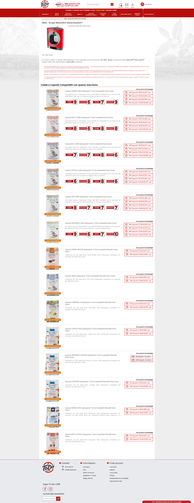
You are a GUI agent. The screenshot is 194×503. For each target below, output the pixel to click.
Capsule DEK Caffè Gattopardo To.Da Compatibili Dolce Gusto (88, 197)
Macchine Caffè (126, 14)
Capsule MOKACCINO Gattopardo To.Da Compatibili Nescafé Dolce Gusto (90, 409)
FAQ (84, 470)
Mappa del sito (88, 478)
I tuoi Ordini (113, 473)
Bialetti (79, 14)
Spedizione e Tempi (89, 475)
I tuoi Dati (113, 467)
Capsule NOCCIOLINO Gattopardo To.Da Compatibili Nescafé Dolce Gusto (90, 435)
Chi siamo (86, 467)
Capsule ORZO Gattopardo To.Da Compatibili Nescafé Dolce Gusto (90, 276)
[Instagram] (50, 489)
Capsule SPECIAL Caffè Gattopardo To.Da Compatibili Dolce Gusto (90, 170)
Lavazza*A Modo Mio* (68, 14)
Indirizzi (112, 470)
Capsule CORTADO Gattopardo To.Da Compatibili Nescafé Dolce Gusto (92, 381)
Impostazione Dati (116, 481)
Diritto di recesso (88, 473)
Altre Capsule (148, 14)
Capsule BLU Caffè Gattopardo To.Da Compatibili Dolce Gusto (88, 144)
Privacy (112, 475)
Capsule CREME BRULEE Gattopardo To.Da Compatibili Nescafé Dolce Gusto (91, 250)
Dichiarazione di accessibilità (119, 478)
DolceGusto (57, 14)
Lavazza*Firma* (137, 14)
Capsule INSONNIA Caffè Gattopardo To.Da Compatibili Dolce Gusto (91, 223)
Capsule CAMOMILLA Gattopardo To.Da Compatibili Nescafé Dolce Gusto (90, 303)
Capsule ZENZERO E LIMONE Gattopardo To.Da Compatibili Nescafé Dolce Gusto (91, 356)
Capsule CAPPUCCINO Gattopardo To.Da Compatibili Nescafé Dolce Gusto (90, 330)
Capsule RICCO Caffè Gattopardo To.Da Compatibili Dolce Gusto (89, 117)
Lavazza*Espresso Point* (91, 14)
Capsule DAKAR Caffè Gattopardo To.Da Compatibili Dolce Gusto (89, 91)
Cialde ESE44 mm (103, 14)
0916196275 (69, 467)
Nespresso (45, 14)
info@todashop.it (70, 470)
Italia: (166, 502)
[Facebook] (45, 489)
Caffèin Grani (114, 14)
